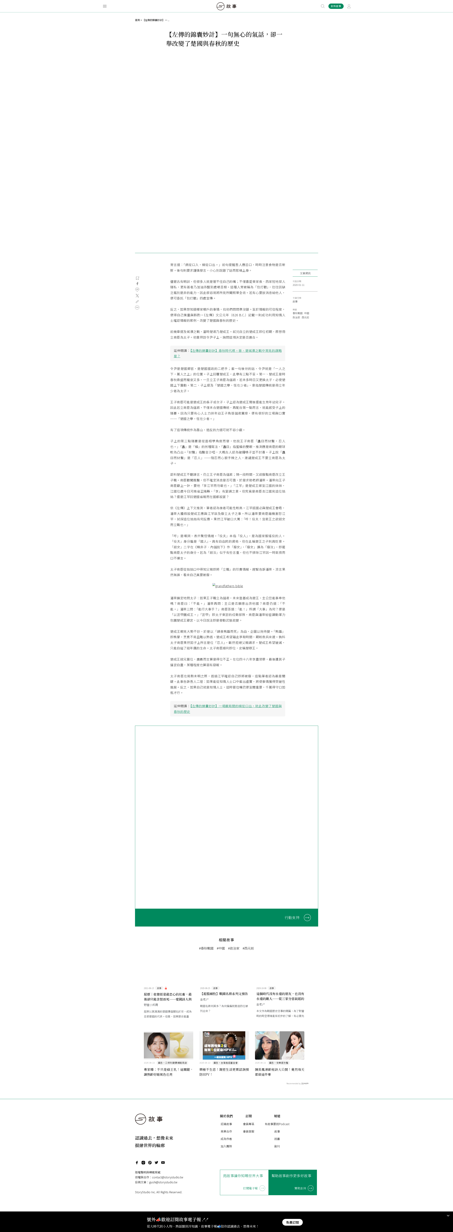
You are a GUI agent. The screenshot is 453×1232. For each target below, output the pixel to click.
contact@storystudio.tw (167, 1177)
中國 (306, 313)
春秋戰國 (298, 313)
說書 (277, 1139)
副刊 (277, 1146)
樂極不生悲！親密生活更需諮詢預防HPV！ (224, 1072)
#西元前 (248, 948)
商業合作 (226, 1131)
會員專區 (248, 1124)
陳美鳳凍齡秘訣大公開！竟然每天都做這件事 (280, 1072)
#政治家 (233, 948)
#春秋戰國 (206, 948)
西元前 (305, 317)
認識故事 (226, 1124)
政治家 (296, 317)
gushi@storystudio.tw (163, 1182)
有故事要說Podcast (277, 1124)
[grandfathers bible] (228, 586)
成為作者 (226, 1139)
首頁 (137, 20)
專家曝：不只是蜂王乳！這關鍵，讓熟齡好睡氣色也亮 (168, 1072)
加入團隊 (226, 1146)
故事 (295, 301)
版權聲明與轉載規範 (147, 1172)
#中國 (221, 948)
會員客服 (248, 1131)
